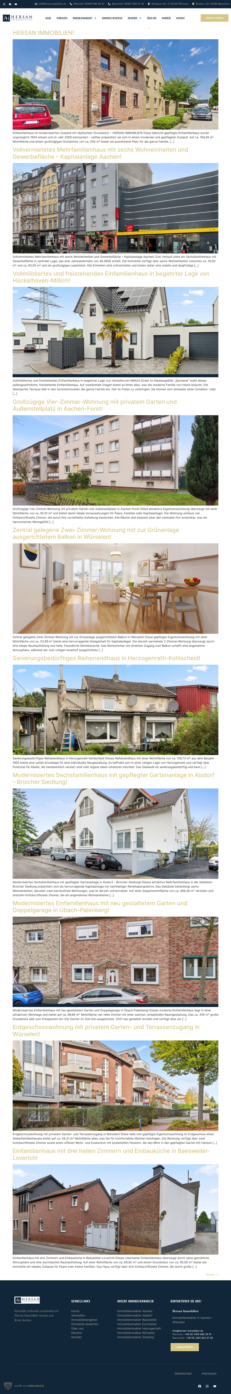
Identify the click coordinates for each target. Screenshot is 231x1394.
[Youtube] (15, 4)
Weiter (212, 1274)
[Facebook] (10, 4)
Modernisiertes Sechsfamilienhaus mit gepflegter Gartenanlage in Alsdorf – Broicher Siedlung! (114, 778)
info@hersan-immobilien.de (187, 1330)
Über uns (151, 18)
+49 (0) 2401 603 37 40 (199, 1337)
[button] (8, 1386)
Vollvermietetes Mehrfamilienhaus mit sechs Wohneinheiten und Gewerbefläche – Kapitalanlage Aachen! (100, 153)
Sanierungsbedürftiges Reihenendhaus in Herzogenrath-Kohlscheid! (106, 658)
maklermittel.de (35, 1386)
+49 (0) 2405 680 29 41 (197, 1334)
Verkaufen (61, 18)
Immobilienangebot (82, 18)
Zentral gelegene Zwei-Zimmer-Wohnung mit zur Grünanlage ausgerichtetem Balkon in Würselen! (96, 533)
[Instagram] (4, 4)
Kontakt (180, 18)
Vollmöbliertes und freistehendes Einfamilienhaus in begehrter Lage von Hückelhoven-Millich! (111, 277)
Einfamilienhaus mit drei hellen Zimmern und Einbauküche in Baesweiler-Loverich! (111, 1154)
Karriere (166, 18)
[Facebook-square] (199, 1386)
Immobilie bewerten (112, 18)
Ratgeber (132, 18)
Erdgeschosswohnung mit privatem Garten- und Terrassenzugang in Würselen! (106, 1030)
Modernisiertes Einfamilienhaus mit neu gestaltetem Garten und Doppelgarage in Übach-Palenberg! (100, 907)
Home (48, 18)
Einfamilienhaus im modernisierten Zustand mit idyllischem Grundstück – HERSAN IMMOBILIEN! (112, 29)
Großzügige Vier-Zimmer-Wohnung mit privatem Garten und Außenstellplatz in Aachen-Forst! (95, 405)
